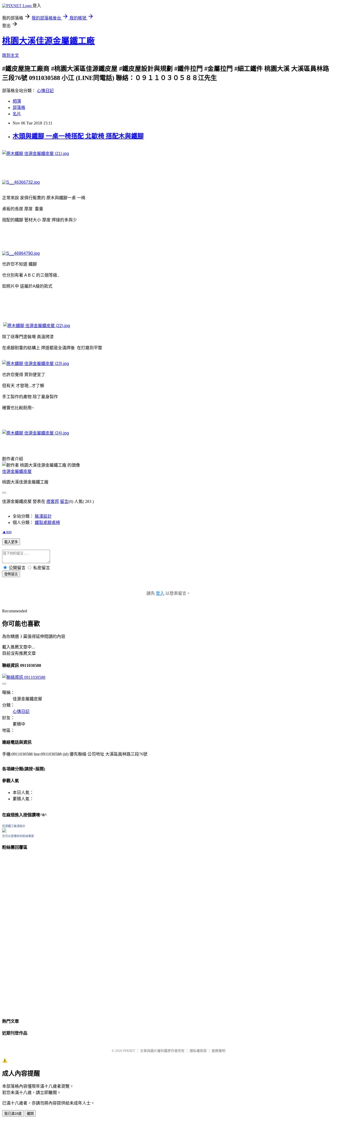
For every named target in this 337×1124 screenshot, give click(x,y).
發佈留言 (11, 574)
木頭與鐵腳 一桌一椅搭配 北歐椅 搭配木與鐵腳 (78, 136)
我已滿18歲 (13, 1114)
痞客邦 (52, 501)
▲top (7, 531)
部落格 (19, 107)
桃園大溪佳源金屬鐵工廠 (48, 41)
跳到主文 (10, 55)
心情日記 (45, 90)
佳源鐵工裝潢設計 (13, 826)
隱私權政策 (198, 1051)
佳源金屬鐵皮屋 (17, 471)
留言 (64, 501)
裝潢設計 (43, 516)
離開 (30, 1114)
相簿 (17, 101)
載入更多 (11, 542)
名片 (17, 114)
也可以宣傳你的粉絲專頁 (18, 836)
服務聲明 (218, 1051)
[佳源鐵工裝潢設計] (4, 831)
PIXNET (129, 1051)
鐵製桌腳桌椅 (47, 522)
